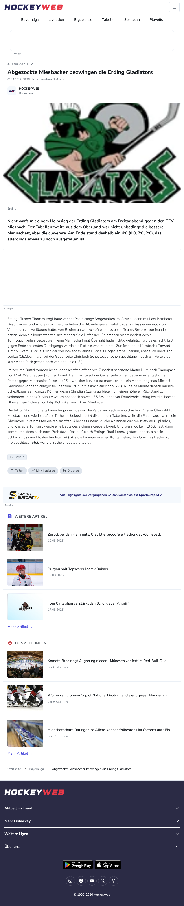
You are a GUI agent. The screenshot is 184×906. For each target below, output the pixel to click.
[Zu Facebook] (81, 880)
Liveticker (56, 19)
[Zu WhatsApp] (113, 880)
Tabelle (108, 19)
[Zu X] (102, 880)
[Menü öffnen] (174, 7)
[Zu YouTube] (92, 880)
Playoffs (156, 19)
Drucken (73, 471)
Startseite (14, 769)
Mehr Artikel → (20, 626)
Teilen (19, 471)
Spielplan (132, 19)
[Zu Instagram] (70, 880)
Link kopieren (45, 471)
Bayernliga (30, 19)
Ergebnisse (83, 19)
